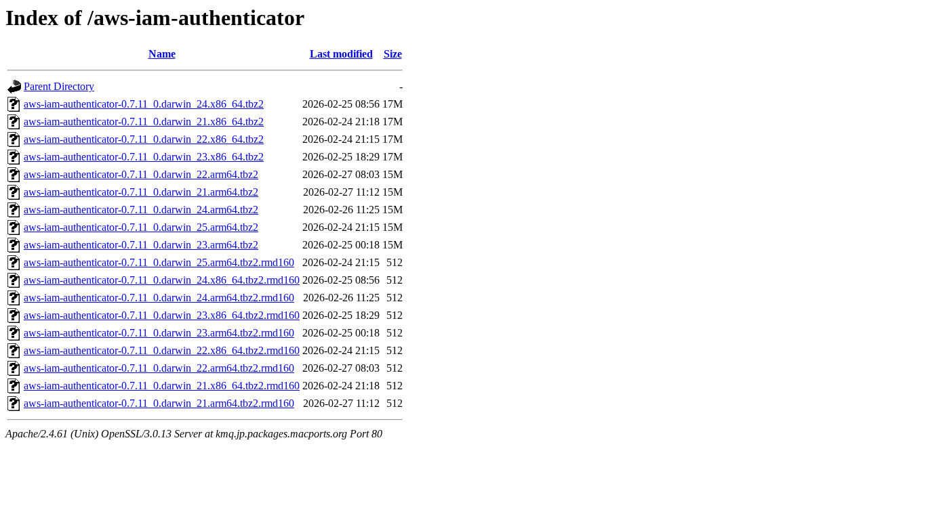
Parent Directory (59, 86)
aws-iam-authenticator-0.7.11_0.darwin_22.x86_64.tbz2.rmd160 (162, 350)
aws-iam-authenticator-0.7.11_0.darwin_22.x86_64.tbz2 (144, 139)
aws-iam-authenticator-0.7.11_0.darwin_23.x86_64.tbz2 (144, 156)
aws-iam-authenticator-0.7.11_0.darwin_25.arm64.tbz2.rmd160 (159, 262)
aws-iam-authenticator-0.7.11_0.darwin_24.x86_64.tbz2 (144, 104)
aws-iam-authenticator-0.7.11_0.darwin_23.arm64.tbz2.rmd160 (159, 333)
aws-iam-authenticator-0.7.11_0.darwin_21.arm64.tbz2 (141, 192)
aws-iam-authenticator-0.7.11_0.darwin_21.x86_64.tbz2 (144, 121)
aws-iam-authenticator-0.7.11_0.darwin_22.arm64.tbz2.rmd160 (159, 368)
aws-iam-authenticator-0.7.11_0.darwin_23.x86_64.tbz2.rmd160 (162, 315)
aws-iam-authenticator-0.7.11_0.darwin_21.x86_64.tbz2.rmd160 (162, 385)
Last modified (341, 54)
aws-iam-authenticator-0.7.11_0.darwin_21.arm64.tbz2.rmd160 (159, 403)
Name (162, 54)
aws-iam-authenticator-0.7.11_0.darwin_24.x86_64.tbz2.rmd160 (162, 280)
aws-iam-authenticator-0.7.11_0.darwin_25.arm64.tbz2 (141, 227)
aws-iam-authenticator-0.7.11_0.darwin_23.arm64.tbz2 (141, 245)
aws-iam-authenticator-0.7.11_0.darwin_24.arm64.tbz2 (141, 209)
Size (393, 54)
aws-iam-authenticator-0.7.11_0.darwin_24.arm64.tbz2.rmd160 (159, 297)
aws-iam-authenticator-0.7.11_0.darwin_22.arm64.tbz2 (141, 174)
